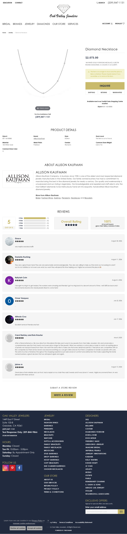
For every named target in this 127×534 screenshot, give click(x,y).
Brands (17, 23)
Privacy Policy (51, 489)
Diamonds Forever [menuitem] (94, 432)
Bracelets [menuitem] (48, 435)
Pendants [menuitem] (48, 429)
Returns (104, 92)
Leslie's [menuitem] (88, 469)
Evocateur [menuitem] (90, 438)
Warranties (117, 92)
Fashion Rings (47, 198)
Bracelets (88, 198)
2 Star (21, 226)
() (48, 218)
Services (73, 23)
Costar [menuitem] (89, 429)
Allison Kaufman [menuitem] (94, 422)
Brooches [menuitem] (49, 450)
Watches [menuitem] (48, 438)
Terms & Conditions (54, 492)
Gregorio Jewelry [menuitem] (94, 444)
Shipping (91, 92)
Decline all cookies (17, 528)
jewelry (10, 32)
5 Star (21, 218)
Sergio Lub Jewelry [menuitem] (94, 488)
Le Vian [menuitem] (89, 466)
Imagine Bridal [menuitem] (92, 447)
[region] (43, 74)
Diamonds (43, 23)
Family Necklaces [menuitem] (53, 447)
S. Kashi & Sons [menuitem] (92, 485)
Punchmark (68, 530)
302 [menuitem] (87, 419)
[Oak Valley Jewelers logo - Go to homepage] (64, 11)
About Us (48, 479)
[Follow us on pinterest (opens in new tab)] (12, 468)
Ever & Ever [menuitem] (91, 435)
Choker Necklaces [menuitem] (53, 469)
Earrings (57, 198)
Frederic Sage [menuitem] (92, 441)
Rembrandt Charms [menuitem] (95, 481)
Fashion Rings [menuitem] (51, 422)
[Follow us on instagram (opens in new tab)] (5, 468)
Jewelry (29, 23)
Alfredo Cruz (20, 316)
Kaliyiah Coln (21, 277)
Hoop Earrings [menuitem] (51, 460)
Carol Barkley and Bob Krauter (29, 335)
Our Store (58, 23)
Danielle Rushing (22, 257)
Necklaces (75, 198)
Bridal (6, 23)
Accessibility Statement (83, 522)
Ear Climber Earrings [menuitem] (54, 466)
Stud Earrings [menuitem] (51, 454)
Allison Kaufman (39, 138)
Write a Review (63, 395)
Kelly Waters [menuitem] (91, 460)
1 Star (21, 228)
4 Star (21, 221)
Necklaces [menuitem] (49, 432)
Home (4, 32)
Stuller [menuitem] (88, 491)
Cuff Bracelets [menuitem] (51, 463)
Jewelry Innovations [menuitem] (95, 454)
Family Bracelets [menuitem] (52, 444)
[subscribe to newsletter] (121, 511)
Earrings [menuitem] (48, 426)
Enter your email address (95, 507)
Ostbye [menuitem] (88, 475)
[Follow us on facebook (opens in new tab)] (19, 468)
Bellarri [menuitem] (89, 426)
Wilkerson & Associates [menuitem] (97, 494)
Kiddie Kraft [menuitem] (91, 463)
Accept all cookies (35, 528)
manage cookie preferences (24, 523)
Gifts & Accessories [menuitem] (54, 441)
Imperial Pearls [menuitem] (93, 450)
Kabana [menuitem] (89, 457)
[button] (7, 3)
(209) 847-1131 (42, 117)
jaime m (18, 364)
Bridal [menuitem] (47, 419)
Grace (18, 238)
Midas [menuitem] (88, 472)
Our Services (50, 483)
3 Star (21, 223)
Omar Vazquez (22, 298)
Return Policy (51, 486)
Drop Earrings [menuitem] (51, 457)
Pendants (66, 198)
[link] (18, 3)
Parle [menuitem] (88, 478)
